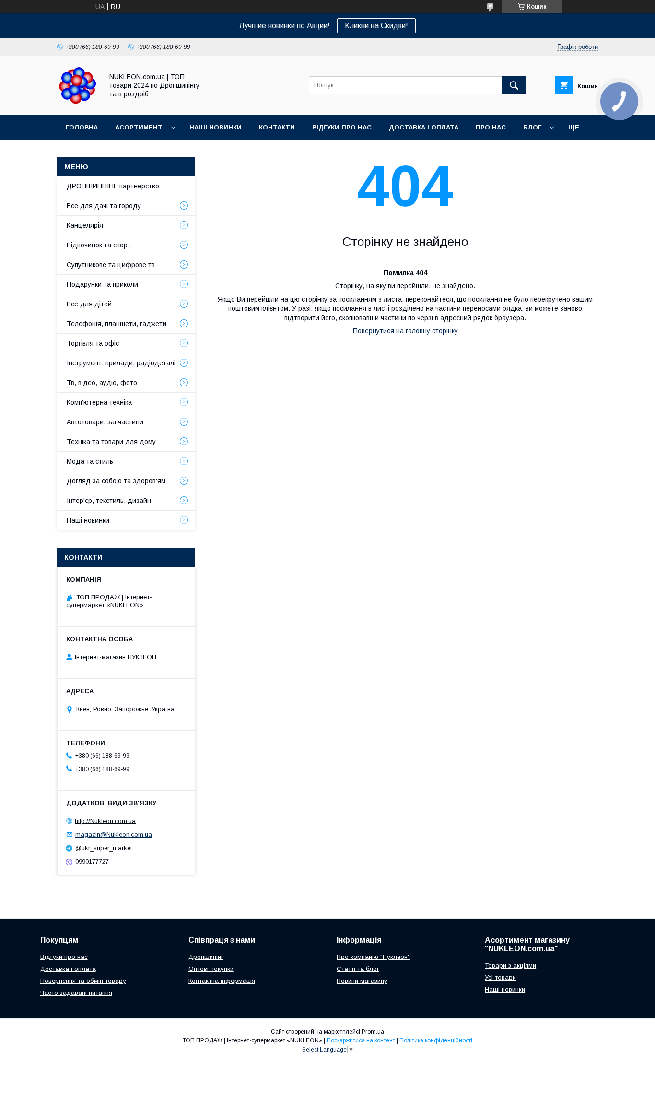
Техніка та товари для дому (111, 441)
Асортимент (139, 127)
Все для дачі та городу (104, 206)
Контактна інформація (221, 980)
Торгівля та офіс (93, 343)
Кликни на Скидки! (376, 26)
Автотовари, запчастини (105, 422)
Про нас (491, 127)
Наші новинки (215, 127)
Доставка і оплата (423, 127)
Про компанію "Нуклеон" (373, 956)
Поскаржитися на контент (361, 1040)
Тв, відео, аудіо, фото (102, 382)
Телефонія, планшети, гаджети (116, 323)
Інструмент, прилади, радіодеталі (121, 363)
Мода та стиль (90, 461)
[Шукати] (514, 85)
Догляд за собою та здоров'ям (116, 481)
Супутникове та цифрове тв (111, 265)
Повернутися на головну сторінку (405, 331)
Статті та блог (358, 968)
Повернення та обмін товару (83, 980)
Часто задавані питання (76, 992)
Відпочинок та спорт (99, 245)
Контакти (277, 127)
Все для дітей (89, 304)
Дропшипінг (205, 956)
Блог (532, 127)
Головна (82, 127)
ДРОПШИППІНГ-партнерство (113, 186)
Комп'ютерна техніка (99, 402)
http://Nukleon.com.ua (105, 820)
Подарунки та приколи (102, 284)
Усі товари (500, 977)
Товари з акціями (510, 965)
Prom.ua (373, 1031)
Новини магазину (362, 980)
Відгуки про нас (342, 127)
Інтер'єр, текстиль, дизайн (109, 500)
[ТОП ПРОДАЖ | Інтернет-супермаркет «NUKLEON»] (77, 102)
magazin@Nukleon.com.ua (113, 834)
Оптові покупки (211, 968)
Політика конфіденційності (435, 1040)
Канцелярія (85, 225)
